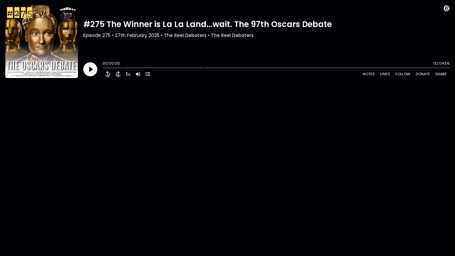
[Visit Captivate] (447, 9)
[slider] (104, 68)
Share (441, 74)
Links (385, 74)
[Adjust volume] (138, 74)
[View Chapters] (148, 74)
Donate (423, 74)
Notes (369, 74)
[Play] (90, 69)
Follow (402, 74)
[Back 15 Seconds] (108, 74)
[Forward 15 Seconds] (118, 74)
